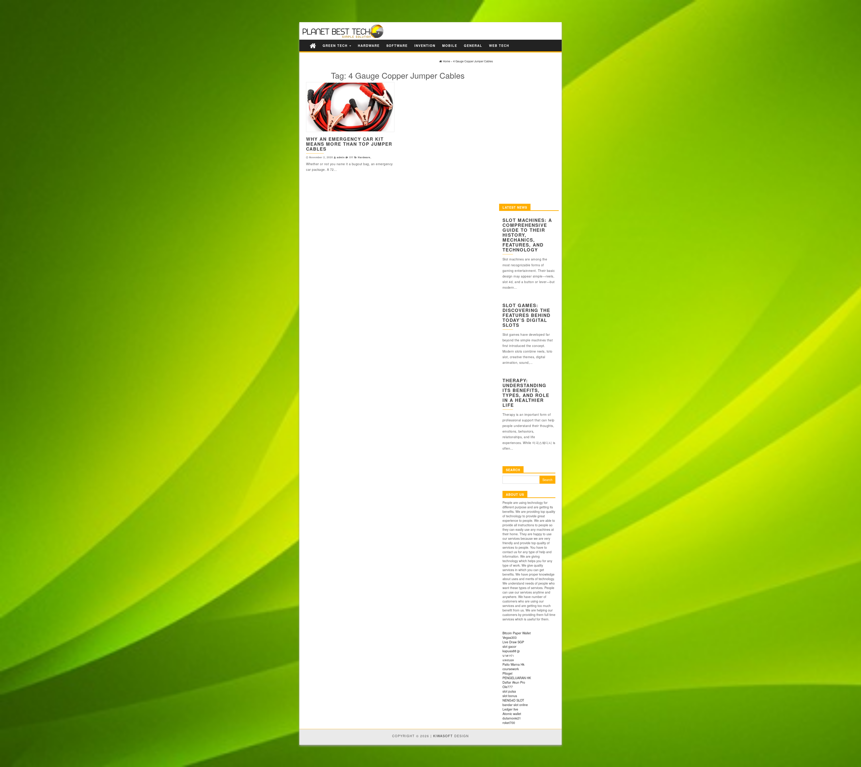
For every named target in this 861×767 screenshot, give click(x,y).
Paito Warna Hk (513, 664)
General (473, 45)
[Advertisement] (78, 10)
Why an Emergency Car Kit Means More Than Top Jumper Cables (349, 144)
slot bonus (509, 695)
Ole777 (507, 687)
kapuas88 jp (511, 651)
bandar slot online (515, 704)
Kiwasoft (443, 736)
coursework (510, 669)
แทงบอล (508, 660)
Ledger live (510, 709)
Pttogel (507, 673)
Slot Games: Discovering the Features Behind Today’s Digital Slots (526, 315)
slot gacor (509, 646)
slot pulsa (509, 691)
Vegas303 (509, 637)
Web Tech (499, 45)
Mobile (449, 45)
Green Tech (336, 45)
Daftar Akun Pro (513, 682)
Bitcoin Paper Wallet (516, 633)
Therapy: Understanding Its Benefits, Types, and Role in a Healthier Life (525, 392)
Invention (424, 45)
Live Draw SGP (513, 642)
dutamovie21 (511, 718)
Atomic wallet (511, 713)
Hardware (369, 45)
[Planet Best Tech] (313, 45)
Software (397, 45)
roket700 (508, 722)
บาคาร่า (508, 655)
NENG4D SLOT (513, 700)
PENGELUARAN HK (516, 678)
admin (341, 157)
